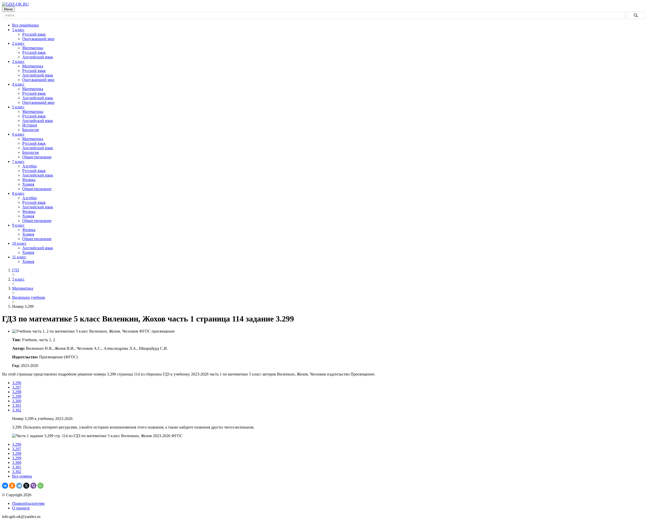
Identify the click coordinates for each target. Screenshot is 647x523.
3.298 (16, 392)
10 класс (19, 243)
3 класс (18, 61)
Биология (30, 130)
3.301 (16, 405)
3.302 (16, 410)
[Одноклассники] (12, 486)
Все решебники (25, 25)
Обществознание (37, 157)
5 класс (18, 107)
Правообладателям (28, 503)
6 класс (18, 134)
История (29, 125)
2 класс (18, 43)
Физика (28, 180)
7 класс (18, 161)
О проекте (21, 508)
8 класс (18, 193)
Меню (8, 9)
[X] (26, 486)
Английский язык (37, 57)
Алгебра (29, 166)
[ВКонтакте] (5, 486)
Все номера (22, 476)
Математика (32, 48)
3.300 (16, 401)
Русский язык (34, 34)
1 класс (18, 30)
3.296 (16, 383)
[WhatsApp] (40, 486)
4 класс (18, 84)
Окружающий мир (38, 39)
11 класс (19, 257)
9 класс (18, 225)
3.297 (16, 387)
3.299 (16, 396)
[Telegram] (19, 486)
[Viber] (33, 486)
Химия (28, 184)
